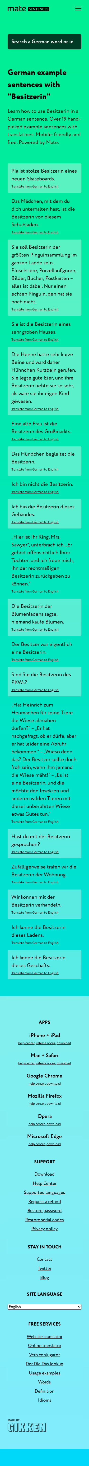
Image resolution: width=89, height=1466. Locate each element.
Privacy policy (44, 1229)
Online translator (44, 1345)
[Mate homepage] (28, 8)
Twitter (44, 1268)
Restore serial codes (44, 1220)
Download (64, 1043)
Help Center (26, 1043)
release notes (45, 1043)
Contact (44, 1259)
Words (44, 1382)
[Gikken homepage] (27, 1425)
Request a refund (44, 1201)
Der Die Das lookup (44, 1364)
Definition (45, 1391)
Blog (44, 1277)
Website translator (44, 1336)
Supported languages (44, 1192)
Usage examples (44, 1373)
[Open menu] (78, 8)
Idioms (44, 1400)
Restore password (45, 1210)
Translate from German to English (35, 186)
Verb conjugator (44, 1355)
